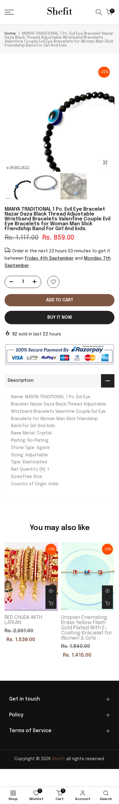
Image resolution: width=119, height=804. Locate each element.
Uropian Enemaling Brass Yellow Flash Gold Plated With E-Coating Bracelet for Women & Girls (86, 628)
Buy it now (59, 317)
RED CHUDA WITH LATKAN (23, 620)
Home (10, 34)
